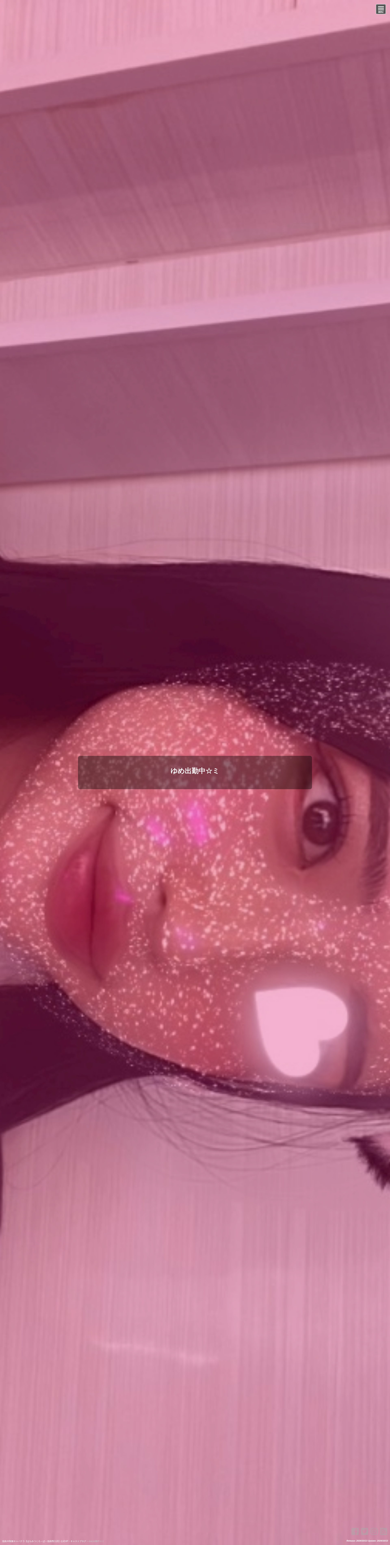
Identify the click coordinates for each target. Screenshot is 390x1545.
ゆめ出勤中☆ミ (195, 771)
